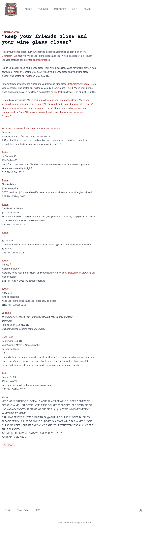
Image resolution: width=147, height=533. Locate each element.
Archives (43, 9)
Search (88, 9)
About (28, 9)
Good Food (7, 337)
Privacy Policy (23, 510)
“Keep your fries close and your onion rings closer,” (27, 108)
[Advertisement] (122, 50)
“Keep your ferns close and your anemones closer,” (52, 100)
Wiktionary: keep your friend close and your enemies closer (32, 128)
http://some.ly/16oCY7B (80, 84)
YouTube (6, 313)
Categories (59, 9)
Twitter (15, 72)
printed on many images (37, 60)
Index (75, 9)
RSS (38, 510)
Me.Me (5, 397)
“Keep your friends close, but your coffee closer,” (68, 104)
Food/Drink (8, 445)
